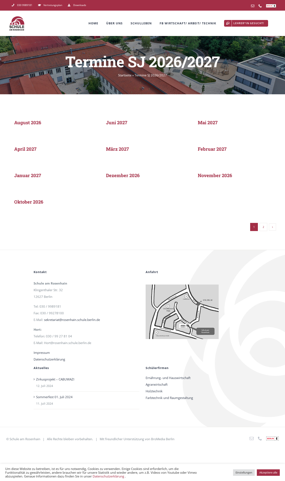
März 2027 (117, 149)
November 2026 (215, 175)
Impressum (42, 352)
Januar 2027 (27, 175)
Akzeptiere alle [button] (268, 472)
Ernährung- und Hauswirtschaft (168, 378)
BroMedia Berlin (162, 439)
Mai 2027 (208, 122)
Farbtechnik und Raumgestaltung (169, 398)
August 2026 (27, 122)
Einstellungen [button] (244, 472)
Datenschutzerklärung (49, 359)
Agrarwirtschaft (157, 384)
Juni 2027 (116, 122)
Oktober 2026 (28, 202)
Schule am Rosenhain (25, 439)
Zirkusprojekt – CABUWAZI (55, 379)
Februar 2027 (212, 149)
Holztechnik (154, 391)
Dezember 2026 (123, 175)
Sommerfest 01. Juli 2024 (54, 397)
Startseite (124, 75)
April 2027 (25, 149)
